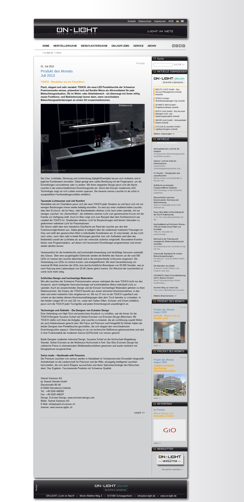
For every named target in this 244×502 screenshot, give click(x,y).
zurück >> (139, 412)
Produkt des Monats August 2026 (164, 311)
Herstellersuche (65, 46)
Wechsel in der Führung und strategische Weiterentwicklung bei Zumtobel (169, 241)
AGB (170, 21)
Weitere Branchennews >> (165, 296)
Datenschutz (144, 21)
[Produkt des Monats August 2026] (170, 343)
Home (46, 46)
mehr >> (157, 345)
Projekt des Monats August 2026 (164, 361)
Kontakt (132, 21)
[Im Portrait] (170, 441)
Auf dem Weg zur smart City (166, 287)
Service (138, 46)
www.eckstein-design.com (81, 397)
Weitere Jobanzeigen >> (164, 134)
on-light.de (48, 53)
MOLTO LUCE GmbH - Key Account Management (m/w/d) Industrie (168, 91)
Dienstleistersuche (94, 46)
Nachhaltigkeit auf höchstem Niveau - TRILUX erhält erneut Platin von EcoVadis (170, 226)
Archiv (152, 46)
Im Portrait (159, 409)
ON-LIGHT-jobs (120, 46)
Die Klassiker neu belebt (164, 266)
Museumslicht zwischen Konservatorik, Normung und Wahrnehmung (166, 200)
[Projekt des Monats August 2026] (170, 396)
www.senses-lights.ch (61, 407)
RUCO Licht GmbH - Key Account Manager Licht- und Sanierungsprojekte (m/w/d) (170, 113)
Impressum (160, 21)
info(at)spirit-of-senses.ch (62, 404)
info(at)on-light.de (146, 495)
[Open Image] (93, 138)
